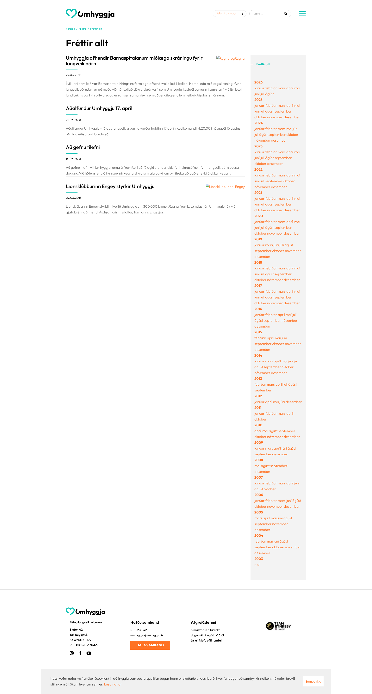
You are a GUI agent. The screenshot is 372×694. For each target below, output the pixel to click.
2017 (258, 285)
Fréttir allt (96, 28)
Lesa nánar (113, 684)
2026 (258, 82)
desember (292, 117)
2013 (258, 378)
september (283, 111)
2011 (257, 407)
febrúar (271, 88)
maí (297, 88)
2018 (258, 262)
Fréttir (82, 28)
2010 (258, 425)
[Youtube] (89, 652)
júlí (262, 94)
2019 (258, 239)
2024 (258, 123)
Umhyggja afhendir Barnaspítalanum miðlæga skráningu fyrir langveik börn (134, 61)
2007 (258, 477)
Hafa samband (150, 645)
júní (257, 94)
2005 (258, 512)
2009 (258, 442)
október (260, 117)
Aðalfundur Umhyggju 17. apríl (99, 108)
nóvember (275, 117)
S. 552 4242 (138, 630)
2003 (258, 558)
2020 (258, 216)
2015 (258, 332)
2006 (258, 495)
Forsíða (70, 28)
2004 (258, 535)
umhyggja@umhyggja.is (146, 635)
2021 (258, 192)
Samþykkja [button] (313, 681)
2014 (258, 355)
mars (282, 88)
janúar (259, 88)
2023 (258, 146)
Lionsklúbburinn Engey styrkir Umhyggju (110, 186)
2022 (258, 169)
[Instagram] (72, 652)
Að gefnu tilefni (83, 147)
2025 (258, 99)
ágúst (269, 94)
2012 (258, 396)
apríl (290, 88)
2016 (258, 309)
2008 (258, 460)
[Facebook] (80, 652)
